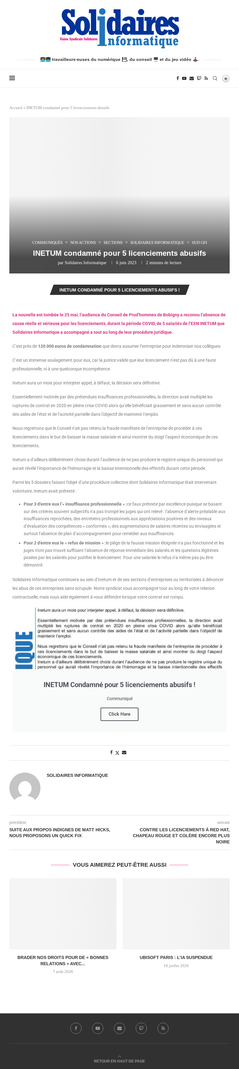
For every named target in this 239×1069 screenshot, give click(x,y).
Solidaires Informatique (85, 262)
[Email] (192, 78)
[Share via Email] (124, 752)
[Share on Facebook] (111, 752)
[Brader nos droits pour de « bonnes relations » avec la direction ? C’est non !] (62, 913)
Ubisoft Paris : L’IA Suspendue (176, 957)
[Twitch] (199, 78)
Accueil (15, 107)
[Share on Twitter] (117, 753)
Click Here (119, 714)
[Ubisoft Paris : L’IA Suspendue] (176, 913)
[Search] (215, 78)
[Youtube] (184, 78)
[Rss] (206, 78)
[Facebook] (177, 78)
